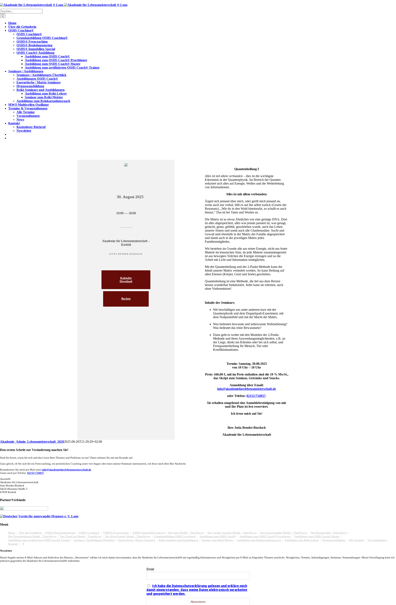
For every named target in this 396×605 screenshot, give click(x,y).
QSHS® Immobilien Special (148, 532)
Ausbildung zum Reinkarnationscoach (259, 540)
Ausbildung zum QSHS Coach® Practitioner (265, 536)
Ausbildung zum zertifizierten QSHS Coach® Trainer (39, 540)
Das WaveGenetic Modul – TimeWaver (128, 536)
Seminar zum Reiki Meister (217, 540)
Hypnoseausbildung (333, 540)
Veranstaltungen (377, 540)
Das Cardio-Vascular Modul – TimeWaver (232, 532)
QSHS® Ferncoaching (116, 532)
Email (150, 569)
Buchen (126, 298)
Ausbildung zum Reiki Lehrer (301, 540)
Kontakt (13, 543)
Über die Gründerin (30, 532)
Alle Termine (356, 540)
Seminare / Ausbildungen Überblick (94, 540)
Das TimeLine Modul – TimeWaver (81, 536)
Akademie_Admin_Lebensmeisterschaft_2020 (32, 441)
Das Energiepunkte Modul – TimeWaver (283, 532)
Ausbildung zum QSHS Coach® (217, 536)
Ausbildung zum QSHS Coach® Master (317, 536)
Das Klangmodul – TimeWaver (329, 532)
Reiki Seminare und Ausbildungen (178, 540)
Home (11, 532)
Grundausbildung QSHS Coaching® (175, 536)
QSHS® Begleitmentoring (60, 532)
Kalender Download (126, 280)
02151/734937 (35, 472)
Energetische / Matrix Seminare (136, 540)
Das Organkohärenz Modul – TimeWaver (32, 536)
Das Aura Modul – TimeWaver (186, 532)
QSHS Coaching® (89, 532)
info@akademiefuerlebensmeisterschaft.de (66, 469)
